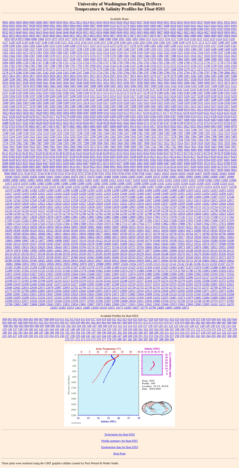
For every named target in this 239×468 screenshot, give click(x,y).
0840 (52, 35)
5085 (73, 86)
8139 (66, 153)
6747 (167, 123)
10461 (49, 176)
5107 (207, 86)
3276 (153, 76)
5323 (146, 102)
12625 (66, 203)
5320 (126, 102)
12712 (205, 207)
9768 (142, 173)
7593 (52, 143)
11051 (160, 180)
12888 (123, 217)
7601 (106, 143)
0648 (66, 32)
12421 (41, 193)
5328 (180, 102)
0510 (93, 29)
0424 (214, 25)
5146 (213, 89)
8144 (86, 153)
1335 (59, 49)
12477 (107, 196)
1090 (115, 39)
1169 (181, 42)
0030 (160, 22)
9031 (99, 166)
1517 (126, 52)
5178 (146, 92)
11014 (120, 180)
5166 (66, 92)
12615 (214, 200)
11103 (176, 183)
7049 (26, 129)
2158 (207, 66)
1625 (12, 59)
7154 (52, 133)
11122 (44, 186)
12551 (58, 200)
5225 (180, 96)
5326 (167, 102)
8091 (214, 149)
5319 (119, 102)
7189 (194, 133)
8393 (200, 160)
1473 (32, 52)
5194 (12, 96)
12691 (132, 207)
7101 (180, 129)
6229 (19, 116)
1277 (126, 45)
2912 (93, 76)
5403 (167, 106)
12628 (90, 203)
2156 (193, 66)
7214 (234, 133)
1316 (207, 45)
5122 (58, 89)
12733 (74, 210)
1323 (12, 49)
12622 (41, 203)
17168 (214, 217)
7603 (113, 143)
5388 (79, 106)
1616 (193, 55)
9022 (93, 166)
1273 (99, 45)
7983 (59, 149)
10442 (214, 173)
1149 (51, 42)
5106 (201, 86)
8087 (201, 149)
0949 (234, 35)
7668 (79, 146)
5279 (160, 99)
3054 (140, 76)
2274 (214, 69)
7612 (167, 143)
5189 (214, 92)
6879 (66, 126)
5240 (46, 99)
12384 (50, 190)
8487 (167, 163)
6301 (133, 116)
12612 (189, 200)
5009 (73, 79)
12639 (181, 203)
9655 (207, 170)
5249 (106, 99)
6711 (146, 123)
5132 (119, 89)
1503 (52, 52)
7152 (39, 133)
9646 (187, 170)
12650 (41, 207)
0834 (19, 35)
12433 (107, 193)
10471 (82, 176)
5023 (160, 79)
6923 (193, 126)
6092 (53, 113)
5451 (133, 109)
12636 (156, 203)
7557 (173, 139)
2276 (227, 69)
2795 (193, 72)
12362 (109, 186)
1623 (234, 55)
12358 (85, 186)
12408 (173, 190)
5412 (193, 106)
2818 (39, 76)
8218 (200, 156)
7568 (214, 139)
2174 (72, 69)
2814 (12, 76)
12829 (41, 217)
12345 (68, 186)
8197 (66, 156)
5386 (73, 106)
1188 (221, 42)
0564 (119, 29)
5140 (173, 89)
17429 (181, 220)
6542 (26, 123)
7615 (187, 143)
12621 (33, 203)
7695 (119, 146)
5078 (26, 86)
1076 (61, 39)
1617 (200, 55)
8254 (32, 160)
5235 (12, 99)
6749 (180, 123)
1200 (12, 45)
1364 (180, 49)
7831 (193, 146)
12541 (9, 200)
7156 (66, 133)
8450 (52, 163)
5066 (187, 82)
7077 (73, 129)
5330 (193, 102)
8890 (25, 166)
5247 (93, 99)
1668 (86, 59)
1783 (19, 66)
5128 (99, 89)
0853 (86, 35)
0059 (39, 25)
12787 (140, 213)
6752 (200, 123)
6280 (73, 116)
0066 (86, 25)
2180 (106, 69)
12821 (205, 213)
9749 (47, 173)
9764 (121, 173)
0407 (160, 25)
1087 (95, 39)
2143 (106, 66)
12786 (132, 213)
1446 (214, 49)
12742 (115, 210)
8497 (180, 163)
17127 (189, 217)
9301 (46, 170)
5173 (113, 92)
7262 (113, 136)
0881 (180, 35)
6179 (173, 113)
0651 (86, 32)
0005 (32, 22)
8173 (187, 153)
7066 (46, 129)
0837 (39, 35)
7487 (79, 139)
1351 (160, 49)
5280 (167, 99)
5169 (86, 92)
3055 (146, 76)
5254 (133, 99)
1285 (167, 45)
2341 (39, 72)
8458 (66, 163)
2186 (126, 69)
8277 (46, 160)
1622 (227, 55)
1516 (119, 52)
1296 (173, 45)
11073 (8, 183)
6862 (32, 126)
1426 (207, 49)
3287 (227, 76)
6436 (207, 119)
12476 (99, 196)
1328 (39, 49)
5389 (86, 106)
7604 (120, 143)
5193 (5, 96)
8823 (19, 166)
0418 (173, 25)
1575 (86, 55)
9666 (7, 173)
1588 (173, 55)
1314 (193, 45)
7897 (12, 149)
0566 (133, 29)
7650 (25, 146)
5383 (52, 106)
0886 (193, 35)
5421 (19, 109)
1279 (140, 45)
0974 (14, 39)
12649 (33, 207)
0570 (160, 29)
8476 (113, 163)
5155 (226, 89)
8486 (160, 163)
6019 (214, 109)
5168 (79, 92)
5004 (39, 79)
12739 (99, 210)
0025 (133, 22)
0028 (146, 22)
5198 (39, 96)
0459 (32, 29)
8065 (153, 149)
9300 (39, 170)
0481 (59, 29)
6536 (12, 123)
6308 (180, 116)
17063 (156, 217)
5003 (32, 79)
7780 (160, 146)
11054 (176, 180)
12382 (33, 190)
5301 (12, 102)
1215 (52, 45)
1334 (52, 49)
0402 (133, 25)
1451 (5, 52)
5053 (113, 82)
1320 (227, 45)
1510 (79, 52)
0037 (200, 22)
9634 (160, 170)
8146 (99, 153)
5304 (32, 102)
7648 (19, 146)
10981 (173, 176)
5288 (214, 99)
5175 (126, 92)
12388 (74, 190)
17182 (230, 217)
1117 (173, 39)
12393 (91, 190)
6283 (93, 116)
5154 (220, 89)
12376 (216, 186)
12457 (230, 193)
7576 (5, 143)
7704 (146, 146)
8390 (180, 160)
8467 (86, 163)
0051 (220, 22)
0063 (66, 25)
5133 (126, 89)
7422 (25, 139)
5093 (127, 86)
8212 (160, 156)
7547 (133, 139)
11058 (200, 180)
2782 (113, 72)
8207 (126, 156)
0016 (99, 22)
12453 (197, 193)
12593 (115, 200)
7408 (5, 139)
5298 (227, 99)
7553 (160, 139)
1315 (200, 45)
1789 (59, 66)
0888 (207, 35)
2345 (66, 72)
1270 (79, 45)
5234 (5, 99)
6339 (25, 119)
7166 (120, 133)
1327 (32, 49)
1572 (66, 55)
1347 (133, 49)
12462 (41, 196)
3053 (133, 76)
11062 (208, 180)
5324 (153, 102)
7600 (100, 143)
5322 (140, 102)
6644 (140, 123)
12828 (33, 217)
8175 (200, 153)
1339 (86, 49)
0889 (214, 35)
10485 (99, 176)
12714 (214, 207)
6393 (160, 119)
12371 (183, 186)
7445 (52, 139)
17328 (90, 220)
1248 (66, 45)
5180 (160, 92)
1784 (25, 66)
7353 (160, 136)
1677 (140, 59)
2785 (133, 72)
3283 (200, 76)
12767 (230, 210)
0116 (113, 25)
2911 (86, 76)
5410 (180, 106)
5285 (200, 99)
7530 (106, 139)
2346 (72, 72)
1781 (5, 66)
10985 (205, 176)
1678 (146, 59)
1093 (135, 39)
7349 (146, 136)
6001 (160, 109)
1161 (129, 42)
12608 (156, 200)
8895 (32, 166)
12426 (66, 193)
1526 (187, 52)
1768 (180, 62)
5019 (140, 79)
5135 (139, 89)
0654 (99, 32)
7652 (32, 146)
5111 (227, 86)
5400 (147, 106)
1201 (19, 45)
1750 (59, 62)
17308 (66, 220)
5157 (5, 92)
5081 (46, 86)
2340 (32, 72)
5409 (173, 106)
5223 (167, 96)
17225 (17, 220)
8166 (160, 153)
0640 (19, 32)
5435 (79, 109)
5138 (159, 89)
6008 (180, 109)
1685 (187, 59)
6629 (46, 123)
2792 (180, 72)
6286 (113, 116)
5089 (100, 86)
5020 (146, 79)
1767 (173, 62)
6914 (133, 126)
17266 (33, 220)
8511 (214, 163)
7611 (160, 143)
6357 (79, 119)
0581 (173, 29)
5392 (106, 106)
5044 (52, 82)
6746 (160, 123)
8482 (140, 163)
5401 (153, 106)
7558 (180, 139)
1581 (126, 55)
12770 (25, 213)
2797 (207, 72)
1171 (195, 42)
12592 (107, 200)
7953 (32, 149)
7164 (106, 133)
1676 (133, 59)
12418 (17, 193)
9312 (93, 170)
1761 (133, 62)
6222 (206, 113)
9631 (146, 170)
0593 (220, 29)
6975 (12, 129)
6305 (160, 116)
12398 (115, 190)
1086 (88, 39)
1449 (227, 49)
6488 (5, 123)
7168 (133, 133)
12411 (197, 190)
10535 (156, 176)
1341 (99, 49)
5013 (99, 79)
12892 (140, 217)
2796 (200, 72)
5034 (234, 79)
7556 (167, 139)
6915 (140, 126)
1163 (142, 42)
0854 (93, 35)
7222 (39, 136)
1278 (133, 45)
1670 (99, 59)
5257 (146, 99)
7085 (126, 129)
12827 (25, 217)
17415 (156, 220)
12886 (115, 217)
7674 (99, 146)
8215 (180, 156)
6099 (100, 113)
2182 (119, 69)
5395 (113, 106)
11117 (21, 186)
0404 (140, 25)
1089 (108, 39)
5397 (126, 106)
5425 (46, 109)
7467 (72, 139)
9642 (173, 170)
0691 (126, 32)
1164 (149, 42)
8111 (227, 149)
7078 (79, 129)
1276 (119, 45)
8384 (167, 160)
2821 (59, 76)
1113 (148, 39)
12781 (90, 213)
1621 (220, 55)
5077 (19, 86)
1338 (79, 49)
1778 (220, 62)
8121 (5, 153)
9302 (52, 170)
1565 (19, 55)
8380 (140, 160)
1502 (46, 52)
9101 (153, 166)
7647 (12, 146)
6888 (113, 126)
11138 (60, 186)
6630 (52, 123)
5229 (207, 96)
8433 (19, 163)
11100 (152, 183)
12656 (91, 207)
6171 (159, 113)
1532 (193, 52)
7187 (180, 133)
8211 (153, 156)
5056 (126, 82)
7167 (126, 133)
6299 (120, 116)
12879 (58, 217)
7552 (153, 139)
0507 (73, 29)
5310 (73, 102)
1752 (72, 62)
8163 (140, 153)
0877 (160, 35)
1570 (52, 55)
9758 (88, 173)
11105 (192, 183)
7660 (46, 146)
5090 (106, 86)
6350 (39, 119)
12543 (25, 200)
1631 (32, 59)
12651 (50, 207)
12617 (230, 200)
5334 (220, 102)
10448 (231, 173)
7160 (93, 133)
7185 (167, 133)
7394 (207, 136)
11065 (224, 180)
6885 (99, 126)
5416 (220, 106)
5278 (153, 99)
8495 (173, 163)
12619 (17, 203)
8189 (32, 156)
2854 (73, 76)
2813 (5, 76)
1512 (93, 52)
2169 (39, 69)
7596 (73, 143)
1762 (140, 62)
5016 (119, 79)
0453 (227, 25)
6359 (93, 119)
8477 (120, 163)
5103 (180, 86)
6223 (213, 113)
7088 (140, 129)
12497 (214, 196)
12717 (230, 207)
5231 (220, 96)
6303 (147, 116)
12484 (164, 196)
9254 (173, 166)
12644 (222, 203)
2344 (59, 72)
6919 (167, 126)
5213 (106, 96)
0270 (119, 25)
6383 (140, 119)
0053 (234, 22)
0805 (153, 32)
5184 (187, 92)
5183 (180, 92)
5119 (38, 89)
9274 (220, 166)
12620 (25, 203)
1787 (46, 66)
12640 (189, 203)
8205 (113, 156)
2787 (146, 72)
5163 (46, 92)
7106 (194, 129)
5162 (39, 92)
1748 (46, 62)
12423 (49, 193)
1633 (46, 59)
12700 (148, 207)
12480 (132, 196)
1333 (46, 49)
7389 (200, 136)
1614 (180, 55)
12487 (181, 196)
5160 (25, 92)
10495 (132, 176)
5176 (133, 92)
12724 (25, 210)
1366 (193, 49)
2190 (153, 69)
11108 (215, 183)
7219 (19, 136)
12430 (90, 193)
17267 (41, 220)
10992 (31, 180)
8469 (93, 163)
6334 (227, 116)
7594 (59, 143)
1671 (106, 59)
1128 (12, 42)
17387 (140, 220)
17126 (181, 217)
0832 (5, 35)
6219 (193, 113)
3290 (12, 79)
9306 (79, 170)
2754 (99, 72)
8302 (79, 160)
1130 (25, 42)
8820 (12, 166)
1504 (59, 52)
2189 (146, 69)
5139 (166, 89)
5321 (133, 102)
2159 (214, 66)
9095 (133, 166)
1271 (86, 45)
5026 (180, 79)
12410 (189, 190)
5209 (79, 96)
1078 (74, 39)
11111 (231, 183)
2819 (46, 76)
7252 (66, 136)
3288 (234, 76)
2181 (113, 69)
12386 (66, 190)
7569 (220, 139)
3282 (193, 76)
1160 (123, 42)
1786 (39, 66)
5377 (26, 106)
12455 (214, 193)
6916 (146, 126)
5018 (133, 79)
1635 (59, 59)
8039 (120, 149)
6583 (32, 123)
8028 (113, 149)
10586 (164, 176)
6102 (113, 113)
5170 (93, 92)
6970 (234, 126)
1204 (39, 45)
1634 (52, 59)
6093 (59, 113)
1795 (86, 66)
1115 (161, 39)
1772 (200, 62)
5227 (193, 96)
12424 (58, 193)
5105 (194, 86)
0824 (200, 32)
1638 (72, 59)
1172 (201, 42)
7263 (119, 136)
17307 (58, 220)
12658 (107, 207)
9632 (153, 170)
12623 (49, 203)
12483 (156, 196)
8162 (133, 153)
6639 (106, 123)
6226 (233, 113)
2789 (160, 72)
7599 (93, 143)
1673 (119, 59)
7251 (59, 136)
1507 (66, 52)
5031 (214, 79)
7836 (200, 146)
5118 (32, 89)
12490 (189, 196)
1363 (173, 49)
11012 (112, 180)
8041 (127, 149)
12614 (205, 200)
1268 (72, 45)
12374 (208, 186)
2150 (153, 66)
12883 (90, 217)
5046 (66, 82)
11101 (160, 183)
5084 (66, 86)
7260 (99, 136)
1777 (214, 62)
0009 (52, 22)
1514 (106, 52)
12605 (132, 200)
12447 (148, 193)
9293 (19, 170)
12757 (205, 210)
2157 (200, 66)
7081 (100, 129)
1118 (180, 39)
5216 (126, 96)
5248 (99, 99)
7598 (86, 143)
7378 (173, 136)
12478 (115, 196)
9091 (113, 166)
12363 (117, 186)
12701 (156, 207)
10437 (198, 173)
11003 (88, 180)
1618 (207, 55)
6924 (200, 126)
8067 (167, 149)
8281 (59, 160)
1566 (25, 55)
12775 (49, 213)
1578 (106, 55)
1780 (234, 62)
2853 (66, 76)
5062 (160, 82)
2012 (99, 66)
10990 (14, 180)
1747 (39, 62)
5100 (160, 86)
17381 (132, 220)
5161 (32, 92)
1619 (214, 55)
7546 (126, 139)
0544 (106, 29)
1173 (208, 42)
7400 (220, 136)
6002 (167, 109)
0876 (153, 35)
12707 (173, 207)
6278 (59, 116)
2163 (234, 66)
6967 (220, 126)
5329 (187, 102)
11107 (207, 183)
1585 (153, 55)
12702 (165, 207)
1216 (59, 45)
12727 (41, 210)
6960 (207, 126)
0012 (72, 22)
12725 (33, 210)
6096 (80, 113)
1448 (220, 49)
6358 (86, 119)
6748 (173, 123)
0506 (66, 29)
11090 (80, 183)
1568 (39, 55)
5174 (119, 92)
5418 (234, 106)
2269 (180, 69)
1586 (160, 55)
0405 (146, 25)
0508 (79, 29)
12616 (222, 200)
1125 (225, 39)
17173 (222, 217)
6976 (19, 129)
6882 (79, 126)
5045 (59, 82)
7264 (126, 136)
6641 (120, 123)
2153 (173, 66)
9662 (234, 170)
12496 (205, 196)
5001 (19, 79)
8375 (126, 160)
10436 (190, 173)
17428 (173, 220)
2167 (25, 69)
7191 (207, 133)
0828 (214, 32)
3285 (214, 76)
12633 (132, 203)
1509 (73, 52)
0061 (52, 25)
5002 (26, 79)
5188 (207, 92)
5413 (200, 106)
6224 (220, 113)
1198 (234, 42)
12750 (164, 210)
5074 (234, 82)
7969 (53, 149)
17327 (82, 220)
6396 (173, 119)
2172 (59, 69)
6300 (126, 116)
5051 (99, 82)
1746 (32, 62)
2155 (187, 66)
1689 (214, 59)
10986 (214, 176)
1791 (72, 66)
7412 (12, 139)
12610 (173, 200)
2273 (207, 69)
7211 (214, 133)
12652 (58, 207)
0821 (180, 32)
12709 (189, 207)
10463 (58, 176)
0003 (19, 22)
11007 (96, 180)
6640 (113, 123)
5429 (59, 109)
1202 (25, 45)
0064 (73, 25)
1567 (32, 55)
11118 (29, 186)
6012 (200, 109)
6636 (86, 123)
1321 (234, 45)
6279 (66, 116)
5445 (93, 109)
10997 (64, 180)
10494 (123, 176)
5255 (140, 99)
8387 (173, 160)
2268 (173, 69)
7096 (173, 129)
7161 (100, 133)
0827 (207, 32)
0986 (34, 39)
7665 (66, 146)
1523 (167, 52)
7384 (193, 136)
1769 (187, 62)
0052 (227, 22)
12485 (173, 196)
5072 (220, 82)
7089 (147, 129)
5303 (26, 102)
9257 (187, 166)
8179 (220, 153)
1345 (119, 49)
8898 (46, 166)
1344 (113, 49)
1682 (167, 59)
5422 (26, 109)
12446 (140, 193)
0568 (146, 29)
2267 (167, 69)
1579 (113, 55)
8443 (32, 163)
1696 (19, 62)
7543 (119, 139)
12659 (115, 207)
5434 (73, 109)
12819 (189, 213)
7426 (39, 139)
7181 (140, 133)
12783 (107, 213)
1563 (5, 55)
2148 (140, 66)
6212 (180, 113)
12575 (99, 200)
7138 (227, 129)
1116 (167, 39)
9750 (54, 173)
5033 (227, 79)
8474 (106, 163)
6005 (173, 109)
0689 (113, 32)
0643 (39, 32)
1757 (106, 62)
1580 (119, 55)
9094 (126, 166)
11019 (144, 180)
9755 (74, 173)
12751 (173, 210)
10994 (39, 180)
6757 (234, 123)
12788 (148, 213)
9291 (12, 170)
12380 (17, 190)
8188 (26, 156)
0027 (140, 22)
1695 (12, 62)
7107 (200, 129)
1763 (146, 62)
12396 (107, 190)
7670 (86, 146)
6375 (119, 119)
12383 (41, 190)
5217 (133, 96)
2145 (119, 66)
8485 (153, 163)
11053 (168, 180)
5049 (86, 82)
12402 (140, 190)
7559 (187, 139)
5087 (86, 86)
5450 (126, 109)
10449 (8, 176)
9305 (73, 170)
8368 (99, 160)
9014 (72, 166)
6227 (5, 116)
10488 (107, 176)
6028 (39, 113)
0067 (93, 25)
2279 (12, 72)
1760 (126, 62)
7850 (227, 146)
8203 (100, 156)
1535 (207, 52)
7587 (39, 143)
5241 (52, 99)
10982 (181, 176)
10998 (72, 180)
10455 (17, 176)
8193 (46, 156)
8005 (73, 149)
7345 (140, 136)
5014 (106, 79)
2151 (160, 66)
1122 (206, 39)
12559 (82, 200)
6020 (220, 109)
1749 (52, 62)
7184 (160, 133)
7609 (147, 143)
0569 (153, 29)
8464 (79, 163)
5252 (126, 99)
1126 (232, 39)
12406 (156, 190)
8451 (59, 163)
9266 (214, 166)
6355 (66, 119)
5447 (106, 109)
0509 (86, 29)
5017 (126, 79)
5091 (113, 86)
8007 (80, 149)
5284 (193, 99)
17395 (148, 220)
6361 (106, 119)
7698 (126, 146)
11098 (137, 183)
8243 (234, 156)
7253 (72, 136)
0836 (32, 35)
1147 (38, 42)
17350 (115, 220)
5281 (173, 99)
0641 (25, 32)
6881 (72, 126)
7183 (153, 133)
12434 (115, 193)
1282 (160, 45)
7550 (146, 139)
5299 (234, 99)
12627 (82, 203)
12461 (33, 196)
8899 (52, 166)
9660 (227, 170)
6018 (207, 109)
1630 (25, 59)
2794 (187, 72)
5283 (187, 99)
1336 (66, 49)
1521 (153, 52)
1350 (153, 49)
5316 (99, 102)
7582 (19, 143)
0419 (180, 25)
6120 (153, 113)
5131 (112, 89)
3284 (207, 76)
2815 (19, 76)
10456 (25, 176)
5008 (66, 79)
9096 (140, 166)
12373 (200, 186)
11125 (52, 186)
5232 (227, 96)
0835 (25, 35)
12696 (140, 207)
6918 (160, 126)
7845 (214, 146)
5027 (187, 79)
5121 (52, 89)
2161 (220, 66)
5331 (200, 102)
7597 (79, 143)
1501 (39, 52)
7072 (59, 129)
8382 (153, 160)
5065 (180, 82)
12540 (230, 196)
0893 (220, 35)
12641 (197, 203)
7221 (32, 136)
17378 (123, 220)
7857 (234, 146)
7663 (59, 146)
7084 (120, 129)
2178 (93, 69)
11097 (129, 183)
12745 (132, 210)
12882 (82, 217)
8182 (234, 153)
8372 (113, 160)
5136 (146, 89)
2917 (126, 76)
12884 (99, 217)
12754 (189, 210)
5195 (19, 96)
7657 (39, 146)
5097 (147, 86)
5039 (32, 82)
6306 (167, 116)
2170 (46, 69)
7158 (79, 133)
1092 (128, 39)
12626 (74, 203)
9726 (27, 173)
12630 (107, 203)
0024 (126, 22)
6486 (234, 119)
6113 (126, 113)
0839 (46, 35)
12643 (214, 203)
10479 (90, 176)
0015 (93, 22)
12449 (164, 193)
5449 (120, 109)
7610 (153, 143)
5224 (173, 96)
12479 (123, 196)
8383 (160, 160)
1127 (5, 42)
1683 (173, 59)
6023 (6, 113)
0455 (5, 29)
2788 (153, 72)
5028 (193, 79)
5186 (193, 92)
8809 (5, 166)
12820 (197, 213)
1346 (126, 49)
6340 (32, 119)
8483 (147, 163)
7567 (207, 139)
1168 (175, 42)
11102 (168, 183)
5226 (187, 96)
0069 (106, 25)
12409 (181, 190)
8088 (207, 149)
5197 (32, 96)
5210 (86, 96)
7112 (207, 129)
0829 (220, 32)
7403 (227, 136)
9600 (126, 170)
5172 (106, 92)
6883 (86, 126)
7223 (46, 136)
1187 (214, 42)
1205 (46, 45)
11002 (80, 180)
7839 (207, 146)
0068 (100, 25)
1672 (113, 59)
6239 (26, 116)
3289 (5, 79)
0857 (113, 35)
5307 (52, 102)
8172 (180, 153)
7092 (160, 129)
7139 (234, 129)
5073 (227, 82)
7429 (46, 139)
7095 (167, 129)
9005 (66, 166)
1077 (68, 39)
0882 (187, 35)
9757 (81, 173)
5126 (85, 89)
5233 (234, 96)
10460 (41, 176)
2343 (52, 72)
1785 (32, 66)
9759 (94, 173)
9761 (101, 173)
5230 (214, 96)
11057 (192, 180)
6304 (153, 116)
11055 (184, 180)
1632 (39, 59)
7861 (6, 149)
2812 (234, 72)
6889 (119, 126)
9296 (32, 170)
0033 (180, 22)
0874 (140, 35)
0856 (106, 35)
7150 (26, 133)
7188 (187, 133)
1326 (25, 49)
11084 (48, 183)
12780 (82, 213)
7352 (153, 136)
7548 (140, 139)
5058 (140, 82)
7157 (73, 133)
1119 (186, 39)
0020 (119, 22)
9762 (108, 173)
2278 (5, 72)
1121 (199, 39)
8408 (5, 163)
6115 (133, 113)
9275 (227, 166)
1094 (142, 39)
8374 (119, 160)
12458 (8, 196)
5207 (66, 96)
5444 (86, 109)
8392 (193, 160)
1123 (212, 39)
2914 (106, 76)
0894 (227, 35)
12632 (123, 203)
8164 (146, 153)
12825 (8, 217)
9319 (119, 170)
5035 (5, 82)
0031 (167, 22)
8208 (133, 156)
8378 (133, 160)
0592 (214, 29)
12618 (8, 203)
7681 (106, 146)
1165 (155, 42)
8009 (86, 149)
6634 (79, 123)
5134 (132, 89)
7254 (79, 136)
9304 (66, 170)
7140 (5, 133)
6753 (207, 123)
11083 (40, 183)
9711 (21, 173)
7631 (220, 143)
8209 (140, 156)
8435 (26, 163)
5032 (220, 79)
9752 (61, 173)
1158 (110, 42)
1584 (146, 55)
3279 (173, 76)
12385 (58, 190)
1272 (93, 45)
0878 (167, 35)
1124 (219, 39)
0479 (52, 29)
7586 (32, 143)
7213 (227, 133)
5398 (133, 106)
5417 (227, 106)
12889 (132, 217)
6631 (59, 123)
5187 (200, 92)
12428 (74, 193)
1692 (227, 59)
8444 (39, 163)
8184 (12, 156)
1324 (19, 49)
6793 (12, 126)
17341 (107, 220)
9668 (14, 173)
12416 (230, 190)
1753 (79, 62)
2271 (193, 69)
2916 (119, 76)
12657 (99, 207)
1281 (153, 45)
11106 (200, 183)
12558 (74, 200)
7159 (86, 133)
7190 (200, 133)
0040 (207, 22)
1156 (97, 42)
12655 (82, 207)
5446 (100, 109)
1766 (167, 62)
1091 (122, 39)
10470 (74, 176)
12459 (17, 196)
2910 (79, 76)
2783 (119, 72)
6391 (146, 119)
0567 (140, 29)
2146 (126, 66)
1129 (18, 42)
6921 (180, 126)
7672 (93, 146)
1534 (200, 52)
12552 (66, 200)
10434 (173, 173)
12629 (99, 203)
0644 (46, 32)
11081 (32, 183)
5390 (93, 106)
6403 (200, 119)
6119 (146, 113)
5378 (32, 106)
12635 (148, 203)
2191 (160, 69)
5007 (59, 79)
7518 (99, 139)
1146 (31, 42)
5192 (234, 92)
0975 (21, 39)
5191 (227, 92)
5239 (39, 99)
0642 (32, 32)
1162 (136, 42)
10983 (189, 176)
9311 (86, 170)
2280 (19, 72)
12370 (175, 186)
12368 (158, 186)
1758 (113, 62)
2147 (133, 66)
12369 (167, 186)
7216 (12, 136)
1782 (12, 66)
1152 (70, 42)
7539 (113, 139)
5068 (200, 82)
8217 (193, 156)
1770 (193, 62)
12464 (49, 196)
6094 (66, 113)
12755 (197, 210)
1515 (113, 52)
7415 (19, 139)
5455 (153, 109)
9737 (34, 173)
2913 (99, 76)
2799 (220, 72)
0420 (187, 25)
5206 (59, 96)
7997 (66, 149)
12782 (99, 213)
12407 (165, 190)
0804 (146, 32)
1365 (187, 49)
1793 (79, 66)
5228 (200, 96)
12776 (58, 213)
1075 (54, 39)
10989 (6, 180)
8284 (66, 160)
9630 (140, 170)
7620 (207, 143)
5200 (52, 96)
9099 (146, 166)
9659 (220, 170)
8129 (39, 153)
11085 (56, 183)
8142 (72, 153)
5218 (140, 96)
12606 (140, 200)
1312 (180, 45)
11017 (128, 180)
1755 (93, 62)
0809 (167, 32)
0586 (193, 29)
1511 (86, 52)
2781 (106, 72)
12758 (214, 210)
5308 (59, 102)
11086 (64, 183)
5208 (73, 96)
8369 (106, 160)
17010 (148, 217)
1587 (167, 55)
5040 (39, 82)
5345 (5, 106)
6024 (12, 113)
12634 (140, 203)
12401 (132, 190)
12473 (82, 196)
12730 (66, 210)
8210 (147, 156)
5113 (6, 89)
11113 (13, 186)
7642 (5, 146)
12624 (58, 203)
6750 (187, 123)
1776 (207, 62)
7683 (113, 146)
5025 (173, 79)
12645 (230, 203)
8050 (133, 149)
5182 (173, 92)
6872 (39, 126)
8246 (5, 160)
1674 (126, 59)
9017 (79, 166)
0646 (59, 32)
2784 (126, 72)
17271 (49, 220)
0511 (99, 29)
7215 (5, 136)
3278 (167, 76)
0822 (187, 32)
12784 (115, 213)
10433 (165, 173)
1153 (77, 42)
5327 (173, 102)
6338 (19, 119)
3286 (220, 76)
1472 (26, 52)
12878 (49, 217)
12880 (66, 217)
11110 (223, 183)
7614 (180, 143)
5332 (207, 102)
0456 (12, 29)
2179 (99, 69)
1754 (86, 62)
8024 (106, 149)
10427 (149, 173)
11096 (121, 183)
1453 (19, 52)
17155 (205, 217)
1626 (19, 59)
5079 (32, 86)
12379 (9, 190)
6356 (72, 119)
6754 (214, 123)
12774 (41, 213)
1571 (59, 55)
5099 (153, 86)
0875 (146, 35)
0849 (66, 35)
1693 (234, 59)
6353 (52, 119)
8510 (207, 163)
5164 (52, 92)
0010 (59, 22)
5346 (12, 106)
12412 (205, 190)
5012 (93, 79)
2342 (46, 72)
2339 (25, 72)
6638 (100, 123)
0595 (234, 29)
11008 (104, 180)
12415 (222, 190)
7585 (26, 143)
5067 (193, 82)
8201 (93, 156)
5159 (19, 92)
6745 (153, 123)
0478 (46, 29)
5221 (153, 96)
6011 (193, 109)
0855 (99, 35)
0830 (227, 32)
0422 (200, 25)
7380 (180, 136)
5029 (200, 79)
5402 (160, 106)
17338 (99, 220)
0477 (39, 29)
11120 (36, 186)
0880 (173, 35)
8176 (207, 153)
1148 (44, 42)
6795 (25, 126)
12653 (66, 207)
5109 (221, 86)
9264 (200, 166)
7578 (12, 143)
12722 (8, 210)
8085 (194, 149)
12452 (189, 193)
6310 (194, 116)
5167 (72, 92)
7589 (46, 143)
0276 (126, 25)
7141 (12, 133)
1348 (140, 49)
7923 (19, 149)
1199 (5, 45)
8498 (187, 163)
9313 (99, 170)
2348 (86, 72)
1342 (106, 49)
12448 (156, 193)
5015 (113, 79)
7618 (193, 143)
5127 (92, 89)
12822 (214, 213)
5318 (113, 102)
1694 (5, 62)
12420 (33, 193)
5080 (39, 86)
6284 (100, 116)
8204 (106, 156)
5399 (140, 106)
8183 (5, 156)
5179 (153, 92)
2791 (173, 72)
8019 (100, 149)
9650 (193, 170)
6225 (227, 113)
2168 (32, 69)
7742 (153, 146)
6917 (153, 126)
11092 (96, 183)
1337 (72, 49)
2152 (167, 66)
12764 (222, 210)
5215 (119, 96)
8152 (119, 153)
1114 (154, 39)
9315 (106, 170)
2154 (180, 66)
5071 (214, 82)
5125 (79, 89)
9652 (200, 170)
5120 (45, 89)
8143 (79, 153)
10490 (115, 176)
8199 (79, 156)
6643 (133, 123)
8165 (153, 153)
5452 (140, 109)
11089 (72, 183)
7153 (46, 133)
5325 (160, 102)
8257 (39, 160)
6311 (200, 116)
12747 (140, 210)
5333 (214, 102)
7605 (126, 143)
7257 (86, 136)
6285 (106, 116)
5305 (39, 102)
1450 (234, 49)
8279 (52, 160)
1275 (113, 45)
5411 (187, 106)
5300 (5, 102)
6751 (193, 123)
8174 (193, 153)
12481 (140, 196)
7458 (66, 139)
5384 (59, 106)
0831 (234, 32)
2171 (52, 69)
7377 (167, 136)
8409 (12, 163)
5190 (220, 92)
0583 (187, 29)
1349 (146, 49)
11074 (16, 183)
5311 (79, 102)
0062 (59, 25)
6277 (52, 116)
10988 (230, 176)
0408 (167, 25)
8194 (52, 156)
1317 (214, 45)
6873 (46, 126)
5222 (160, 96)
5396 (120, 106)
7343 (133, 136)
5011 (86, 79)
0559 (113, 29)
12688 (124, 207)
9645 (180, 170)
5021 (153, 79)
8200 (86, 156)
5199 (46, 96)
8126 (25, 153)
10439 (206, 173)
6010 (187, 109)
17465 (205, 220)
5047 (72, 82)
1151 (64, 42)
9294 (26, 170)
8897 (39, 166)
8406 (234, 160)
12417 (8, 193)
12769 (17, 213)
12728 (49, 210)
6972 (5, 129)
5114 (12, 89)
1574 (79, 55)
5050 (93, 82)
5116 (25, 89)
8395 (214, 160)
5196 (26, 96)
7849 (220, 146)
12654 (74, 207)
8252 (19, 160)
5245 (79, 99)
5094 (133, 86)
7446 (59, 139)
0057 (26, 25)
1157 (103, 42)
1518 (133, 52)
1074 (48, 39)
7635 (227, 143)
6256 (32, 116)
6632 (66, 123)
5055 (119, 82)
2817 (32, 76)
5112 (234, 86)
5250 (113, 99)
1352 (167, 49)
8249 (12, 160)
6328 (214, 116)
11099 (145, 183)
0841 (59, 35)
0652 (93, 32)
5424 (39, 109)
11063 (216, 180)
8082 (187, 149)
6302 (140, 116)
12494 (197, 196)
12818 (181, 213)
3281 (187, 76)
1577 (99, 55)
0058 (32, 25)
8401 (227, 160)
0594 (227, 29)
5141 (179, 89)
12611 (181, 200)
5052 (106, 82)
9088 (106, 166)
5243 (66, 99)
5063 (167, 82)
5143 (193, 89)
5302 (19, 102)
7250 (52, 136)
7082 (106, 129)
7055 (32, 129)
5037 (19, 82)
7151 (32, 133)
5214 (113, 96)
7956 (39, 149)
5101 (167, 86)
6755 (220, 123)
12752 (181, 210)
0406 (153, 25)
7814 (187, 146)
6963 (214, 126)
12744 (123, 210)
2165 (12, 69)
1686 (193, 59)
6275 (39, 116)
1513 (99, 52)
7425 (32, 139)
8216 (187, 156)
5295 (220, 99)
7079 (86, 129)
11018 (136, 180)
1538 (227, 52)
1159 (116, 42)
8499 (194, 163)
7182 (147, 133)
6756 (227, 123)
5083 (59, 86)
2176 (86, 69)
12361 (101, 186)
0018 (106, 22)
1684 (180, 59)
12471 (66, 196)
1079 (81, 39)
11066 (232, 180)
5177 (140, 92)
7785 (167, 146)
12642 (205, 203)
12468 (58, 196)
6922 (187, 126)
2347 (79, 72)
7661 (52, 146)
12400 (124, 190)
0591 (207, 29)
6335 (234, 116)
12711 (197, 207)
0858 (119, 35)
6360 (99, 119)
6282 (86, 116)
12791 (164, 213)
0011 (66, 22)
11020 (152, 180)
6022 (234, 109)
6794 (19, 126)
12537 (222, 196)
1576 (93, 55)
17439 (197, 220)
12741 (107, 210)
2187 (133, 69)
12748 (148, 210)
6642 (126, 123)
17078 (173, 217)
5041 (46, 82)
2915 (113, 76)
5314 (86, 102)
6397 (180, 119)
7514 (93, 139)
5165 (59, 92)
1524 (173, 52)
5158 (12, 92)
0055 (12, 25)
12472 (74, 196)
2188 (140, 69)
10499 (148, 176)
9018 (86, 166)
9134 (167, 166)
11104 (184, 183)
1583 (140, 55)
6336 (5, 119)
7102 (187, 129)
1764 (153, 62)
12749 (156, 210)
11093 (104, 183)
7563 (193, 139)
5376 (19, 106)
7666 (72, 146)
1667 (79, 59)
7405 (234, 136)
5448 (113, 109)
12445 (132, 193)
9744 (41, 173)
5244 (72, 99)
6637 (93, 123)
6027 (32, 113)
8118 (234, 149)
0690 (119, 32)
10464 (66, 176)
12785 (123, 213)
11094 (113, 183)
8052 (140, 149)
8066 (160, 149)
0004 (26, 22)
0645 (52, 32)
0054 (5, 25)
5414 (207, 106)
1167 (168, 42)
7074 (66, 129)
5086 (80, 86)
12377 (224, 186)
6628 (39, 123)
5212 (99, 96)
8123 (12, 153)
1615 (187, 55)
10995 (47, 180)
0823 (193, 32)
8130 (46, 153)
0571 (167, 29)
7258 (93, 136)
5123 (65, 89)
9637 (167, 170)
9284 (234, 166)
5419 (5, 109)
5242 (59, 99)
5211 (93, 96)
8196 (59, 156)
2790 (167, 72)
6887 (106, 126)
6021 (227, 109)
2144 (113, 66)
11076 (24, 183)
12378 (232, 186)
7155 (59, 133)
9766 (135, 173)
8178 (214, 153)
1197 (227, 42)
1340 (93, 49)
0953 (7, 39)
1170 (188, 42)
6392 (153, 119)
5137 (153, 89)
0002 (12, 22)
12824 (230, 213)
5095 (140, 86)
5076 (12, 86)
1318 (220, 45)
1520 (146, 52)
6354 (59, 119)
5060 (146, 82)
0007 (46, 22)
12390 (82, 190)
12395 (99, 190)
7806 (180, 146)
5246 (86, 99)
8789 (227, 163)
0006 (39, 22)
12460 (25, 196)
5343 (234, 102)
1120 (193, 39)
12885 (107, 217)
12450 (173, 193)
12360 (93, 186)
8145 (93, 153)
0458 (26, 29)
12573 (91, 200)
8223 (207, 156)
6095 (73, 113)
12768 (8, 213)
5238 (32, 99)
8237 (227, 156)
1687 (200, 59)
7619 (200, 143)
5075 (6, 86)
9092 (119, 166)
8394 (207, 160)
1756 (99, 62)
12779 (74, 213)
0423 (207, 25)
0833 (12, 35)
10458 (33, 176)
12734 (82, 210)
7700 (140, 146)
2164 (5, 69)
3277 (160, 76)
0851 (72, 35)
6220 (200, 113)
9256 (180, 166)
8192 (39, 156)
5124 (72, 89)
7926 (26, 149)
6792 (5, 126)
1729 (25, 62)
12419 (25, 193)
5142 (186, 89)
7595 (66, 143)
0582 (180, 29)
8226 (214, 156)
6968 (227, 126)
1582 (133, 55)
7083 (113, 129)
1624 (5, 59)
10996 (55, 180)
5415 (214, 106)
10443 (223, 173)
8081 (180, 149)
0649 (72, 32)
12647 (17, 207)
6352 (46, 119)
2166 (19, 69)
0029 (153, 22)
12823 (222, 213)
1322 (5, 49)
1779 (227, 62)
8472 (100, 163)
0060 (46, 25)
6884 (93, 126)
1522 (160, 52)
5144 (200, 89)
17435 (189, 220)
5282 (180, 99)
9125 (160, 166)
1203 (32, 45)
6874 (52, 126)
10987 (222, 176)
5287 (207, 99)
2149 (146, 66)
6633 (73, 123)
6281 (79, 116)
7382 (187, 136)
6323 (207, 116)
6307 (173, 116)
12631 (115, 203)
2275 (220, 69)
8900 (59, 166)
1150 (57, 42)
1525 (180, 52)
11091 (88, 183)
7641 (234, 143)
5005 (46, 79)
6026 (26, 113)
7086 (133, 129)
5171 (99, 92)
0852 (79, 35)
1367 (200, 49)
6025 (19, 113)
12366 (142, 186)
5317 (106, 102)
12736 (90, 210)
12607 (148, 200)
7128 (220, 129)
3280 (180, 76)
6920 (173, 126)
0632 (5, 32)
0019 (113, 22)
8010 (93, 149)
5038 (25, 82)
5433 (66, 109)
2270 (187, 69)
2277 (234, 69)
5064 (173, 82)
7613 (173, 143)
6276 (46, 116)
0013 (79, 22)
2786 (140, 72)
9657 (214, 170)
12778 (66, 213)
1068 (41, 39)
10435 (182, 173)
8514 (220, 163)
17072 (164, 217)
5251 (119, 99)
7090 (153, 129)
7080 (93, 129)
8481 (133, 163)
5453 (147, 109)
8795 (234, 163)
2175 (79, 69)
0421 (193, 25)
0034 (187, 22)
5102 (174, 86)
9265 (207, 166)
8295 (72, 160)
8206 (120, 156)
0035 (193, 22)
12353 (76, 186)
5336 (227, 102)
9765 (128, 173)
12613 (197, 200)
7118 (213, 129)
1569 (46, 55)
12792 (173, 213)
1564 (12, 55)
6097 (86, 113)
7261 (106, 136)
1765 (160, 62)
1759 (119, 62)
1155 (90, 42)
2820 (52, 76)
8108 (221, 149)
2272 (200, 69)
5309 (66, 102)
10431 (157, 173)
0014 (86, 22)
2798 (214, 72)
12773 (33, 213)
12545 (33, 200)
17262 (25, 220)
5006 (52, 79)
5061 (153, 82)
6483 (214, 119)
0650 (79, 32)
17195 (8, 220)
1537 (220, 52)
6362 (113, 119)
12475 (90, 196)
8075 (174, 149)
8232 (220, 156)
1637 (66, 59)
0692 (133, 32)
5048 (79, 82)
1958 (93, 66)
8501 (200, 163)
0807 (160, 32)
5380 (39, 106)
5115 (19, 89)
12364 (126, 186)
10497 (140, 176)
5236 (19, 99)
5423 (32, 109)
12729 (58, 210)
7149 (19, 133)
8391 (187, 160)
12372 (191, 186)
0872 (126, 35)
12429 (82, 193)
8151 (113, 153)
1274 (106, 45)
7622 (214, 143)
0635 (12, 32)
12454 (205, 193)
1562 (234, 52)
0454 (234, 25)
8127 (32, 153)
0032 (173, 22)
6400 (187, 119)
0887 (200, 35)
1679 (153, 59)
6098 (93, 113)
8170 (173, 153)
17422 (164, 220)
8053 (147, 149)
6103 (120, 113)
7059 (39, 129)
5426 (52, 109)
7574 (234, 139)
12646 (9, 207)
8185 (19, 156)
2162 (227, 66)
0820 (173, 32)
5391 (100, 106)
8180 (227, 153)
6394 (167, 119)
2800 (227, 72)
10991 (23, 180)
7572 (227, 139)
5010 (79, 79)
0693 (140, 32)
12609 (165, 200)
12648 (25, 207)
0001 (5, 22)
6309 (187, 116)
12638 (173, 203)
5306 (46, 102)
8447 (46, 163)
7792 (173, 146)
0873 (133, 35)
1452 (12, 52)
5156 (233, 89)
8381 (146, 160)
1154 (83, 42)
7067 (52, 129)
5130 (105, 89)
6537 (19, 123)
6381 (126, 119)
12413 (214, 190)
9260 (193, 166)
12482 (148, 196)
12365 (134, 186)
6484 (220, 119)
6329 (220, 116)
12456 (222, 193)
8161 (126, 153)
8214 (173, 156)
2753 (93, 72)
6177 (166, 113)
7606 (133, 143)
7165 (113, 133)
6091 (46, 113)
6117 (139, 113)
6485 (227, 119)
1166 (162, 42)
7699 (133, 146)
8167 (167, 153)
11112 (6, 186)
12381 (25, 190)
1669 (93, 59)
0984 (27, 39)
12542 (17, 200)
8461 (73, 163)
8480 (126, 163)
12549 (41, 200)
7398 (214, 136)
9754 (68, 173)
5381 (46, 106)
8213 (167, 156)
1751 (66, 62)
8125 (19, 153)
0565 (126, 29)
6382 (133, 119)
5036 (12, 82)
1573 (72, 55)
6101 (106, 113)
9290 (5, 170)
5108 (214, 86)
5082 (53, 86)
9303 (59, 170)
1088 (101, 39)
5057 (133, 82)
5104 (187, 86)
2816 (26, 76)
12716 (222, 207)
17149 (197, 217)
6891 (126, 126)
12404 (148, 190)
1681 (160, 59)
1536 (214, 52)
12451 (181, 193)
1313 (187, 45)
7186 (173, 133)
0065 (79, 25)
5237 (25, 99)
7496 (86, 139)
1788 (52, 66)
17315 (74, 220)
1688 (207, 59)
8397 (220, 160)
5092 (120, 86)
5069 (207, 82)
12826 (17, 217)
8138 (59, 153)
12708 (181, 207)
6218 (186, 113)
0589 (200, 29)
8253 (25, 160)
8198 (73, 156)
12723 (17, 210)
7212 (220, 133)
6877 (59, 126)
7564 (200, 139)
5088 (93, 86)
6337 (12, 119)
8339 (93, 160)
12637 (164, 203)
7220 (25, 136)
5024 (167, 79)
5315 (93, 102)
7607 (140, 143)
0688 (106, 32)
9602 (133, 170)
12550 (50, 200)
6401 (193, 119)
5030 (207, 79)
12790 (156, 213)
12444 (123, 193)
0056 (19, 25)
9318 (113, 170)
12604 (124, 200)
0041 (214, 22)
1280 (146, 45)
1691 (220, 59)
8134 (52, 153)
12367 (150, 186)
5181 (167, 92)
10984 (197, 176)
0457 (19, 29)
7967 (46, 149)
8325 (86, 160)
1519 (140, 52)
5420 (12, 109)
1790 (66, 66)
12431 (99, 193)
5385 (66, 106)
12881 (74, 217)
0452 (220, 25)
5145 (206, 89)
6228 (12, 116)
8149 (106, 153)
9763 (115, 173)
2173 (66, 69)
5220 (146, 96)
